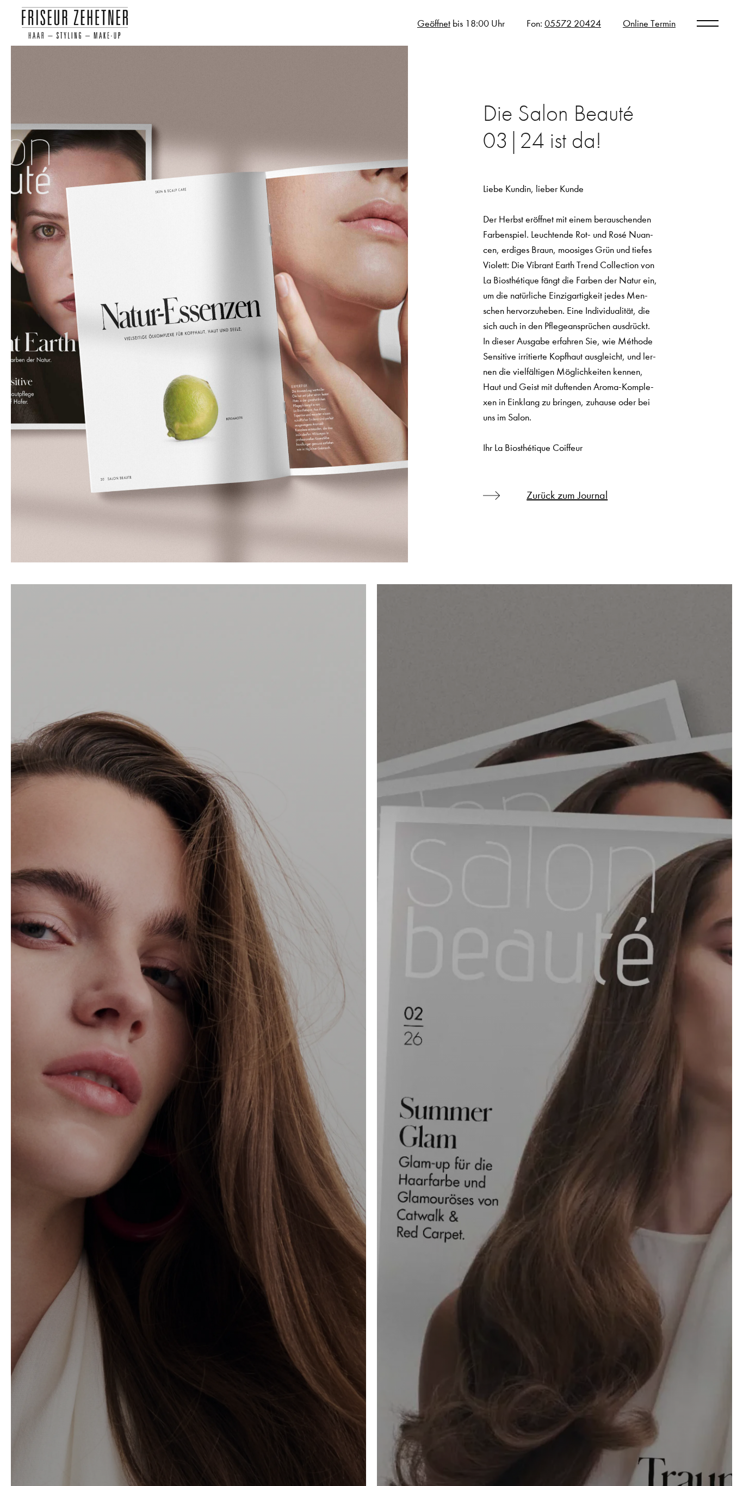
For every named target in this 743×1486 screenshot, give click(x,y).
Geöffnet (433, 23)
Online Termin (649, 23)
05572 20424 (572, 23)
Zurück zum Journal (567, 495)
